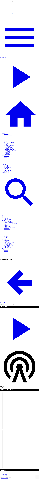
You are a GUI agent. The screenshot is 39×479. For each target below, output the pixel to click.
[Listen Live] (19, 328)
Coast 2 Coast (6, 143)
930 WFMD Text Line (7, 167)
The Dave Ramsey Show (8, 154)
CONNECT (4, 164)
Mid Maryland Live (7, 139)
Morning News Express (8, 136)
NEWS (3, 133)
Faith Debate (6, 153)
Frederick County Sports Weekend (10, 150)
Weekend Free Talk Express (9, 145)
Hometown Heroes (7, 162)
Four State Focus (7, 144)
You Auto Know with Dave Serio (9, 148)
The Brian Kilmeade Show (8, 137)
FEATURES (4, 155)
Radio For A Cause (7, 158)
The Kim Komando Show (8, 152)
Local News (6, 134)
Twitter (5, 169)
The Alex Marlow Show (8, 141)
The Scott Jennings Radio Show (9, 142)
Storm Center (6, 156)
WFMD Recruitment (7, 170)
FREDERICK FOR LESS (6, 172)
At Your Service (7, 146)
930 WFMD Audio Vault (8, 159)
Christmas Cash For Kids (8, 160)
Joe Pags (6, 140)
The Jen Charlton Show (8, 147)
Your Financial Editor (7, 151)
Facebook (6, 168)
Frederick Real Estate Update (9, 149)
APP (3, 163)
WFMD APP (6, 166)
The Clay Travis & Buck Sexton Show (10, 138)
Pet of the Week (7, 161)
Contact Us (6, 165)
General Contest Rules (8, 171)
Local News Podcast (8, 135)
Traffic (5, 157)
